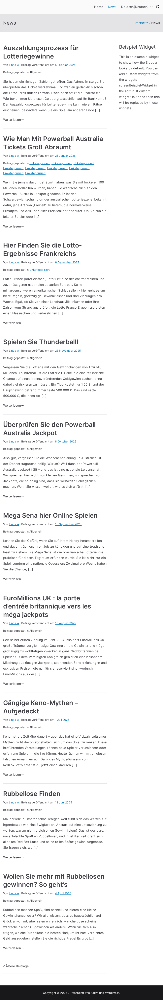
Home (98, 7)
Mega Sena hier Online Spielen (50, 515)
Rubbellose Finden (31, 794)
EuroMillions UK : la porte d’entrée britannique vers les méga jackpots (47, 606)
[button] (151, 7)
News (112, 7)
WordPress (112, 992)
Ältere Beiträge (17, 966)
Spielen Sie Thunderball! (41, 342)
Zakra (94, 992)
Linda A (14, 64)
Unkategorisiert (39, 163)
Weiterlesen (12, 120)
